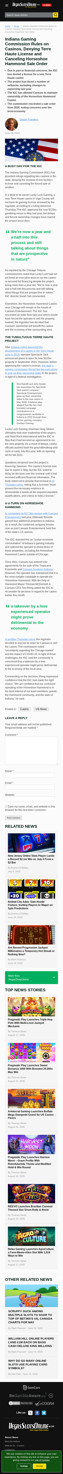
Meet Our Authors (12, 1441)
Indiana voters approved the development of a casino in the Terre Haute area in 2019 (29, 351)
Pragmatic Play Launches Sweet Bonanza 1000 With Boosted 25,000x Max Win (30, 1068)
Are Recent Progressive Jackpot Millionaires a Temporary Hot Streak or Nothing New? (31, 951)
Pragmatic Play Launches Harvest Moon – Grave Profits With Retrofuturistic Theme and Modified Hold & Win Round (29, 1162)
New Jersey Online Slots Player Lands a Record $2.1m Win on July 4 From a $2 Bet (31, 859)
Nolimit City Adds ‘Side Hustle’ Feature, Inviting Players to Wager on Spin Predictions (30, 905)
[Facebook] (37, 1412)
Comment (11, 734)
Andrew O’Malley (19, 867)
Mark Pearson (18, 959)
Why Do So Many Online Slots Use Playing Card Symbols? (27, 1364)
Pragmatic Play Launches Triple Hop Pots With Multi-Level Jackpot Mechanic (30, 1023)
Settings (24, 1466)
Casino (24, 709)
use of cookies (42, 1460)
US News (41, 709)
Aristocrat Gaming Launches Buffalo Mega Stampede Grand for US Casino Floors (31, 1114)
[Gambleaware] (28, 1396)
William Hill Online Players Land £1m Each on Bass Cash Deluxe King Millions (31, 1342)
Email (9, 783)
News (16, 26)
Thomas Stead (18, 1031)
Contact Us (10, 1450)
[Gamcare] (31, 1388)
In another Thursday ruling (20, 639)
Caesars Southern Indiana (38, 569)
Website (9, 794)
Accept (39, 1466)
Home (7, 26)
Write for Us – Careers (14, 1446)
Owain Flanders (29, 119)
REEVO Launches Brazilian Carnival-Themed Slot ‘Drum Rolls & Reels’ (30, 1208)
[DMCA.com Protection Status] (21, 1403)
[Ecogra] (44, 1403)
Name (9, 771)
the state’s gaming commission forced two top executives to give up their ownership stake (31, 369)
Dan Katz (16, 1374)
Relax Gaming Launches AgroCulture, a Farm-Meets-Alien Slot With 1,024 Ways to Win (31, 1252)
